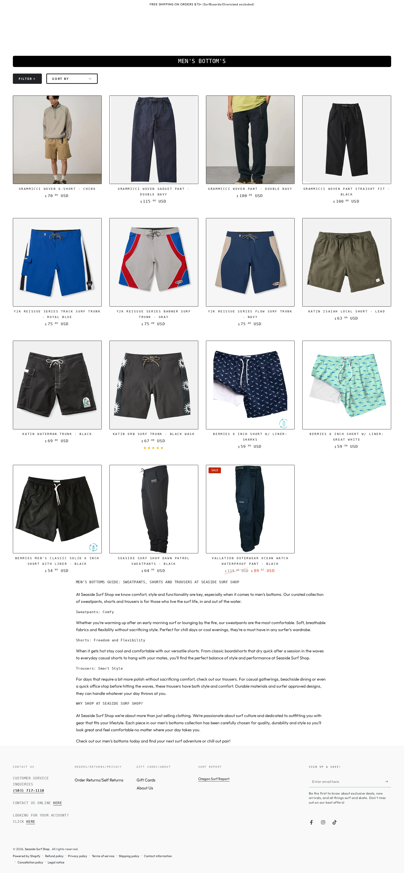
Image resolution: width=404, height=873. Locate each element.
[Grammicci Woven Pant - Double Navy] (250, 140)
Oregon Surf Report (214, 779)
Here (57, 803)
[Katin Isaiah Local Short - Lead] (347, 262)
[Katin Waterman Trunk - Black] (57, 385)
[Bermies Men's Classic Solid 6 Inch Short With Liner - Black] (57, 509)
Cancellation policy (30, 862)
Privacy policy (77, 856)
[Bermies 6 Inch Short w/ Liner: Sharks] (250, 385)
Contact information (158, 856)
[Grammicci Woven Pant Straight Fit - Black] (347, 140)
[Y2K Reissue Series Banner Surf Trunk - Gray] (154, 262)
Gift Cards (146, 780)
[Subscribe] (388, 781)
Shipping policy (129, 856)
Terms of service (103, 856)
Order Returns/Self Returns (99, 780)
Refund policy (54, 856)
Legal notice (56, 862)
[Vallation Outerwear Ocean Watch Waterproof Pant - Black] (250, 509)
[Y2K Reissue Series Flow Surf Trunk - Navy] (250, 262)
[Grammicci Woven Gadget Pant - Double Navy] (154, 140)
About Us (145, 788)
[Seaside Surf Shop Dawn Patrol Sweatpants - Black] (154, 509)
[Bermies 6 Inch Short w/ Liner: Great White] (347, 385)
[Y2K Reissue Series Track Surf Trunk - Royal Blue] (57, 262)
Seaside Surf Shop (37, 849)
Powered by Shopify (26, 856)
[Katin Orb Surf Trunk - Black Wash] (154, 385)
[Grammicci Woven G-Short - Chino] (57, 140)
